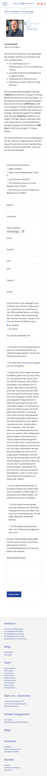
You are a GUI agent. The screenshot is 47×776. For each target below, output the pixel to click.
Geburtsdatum (13, 228)
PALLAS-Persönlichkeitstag (13, 629)
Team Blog (8, 655)
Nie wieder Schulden (11, 752)
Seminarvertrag (28, 362)
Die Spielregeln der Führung (14, 634)
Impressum (8, 770)
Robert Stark (8, 685)
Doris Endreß (8, 673)
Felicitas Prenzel (10, 680)
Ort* (9, 269)
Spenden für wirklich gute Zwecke (16, 722)
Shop (7, 730)
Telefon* (11, 280)
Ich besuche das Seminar (18, 165)
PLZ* (9, 261)
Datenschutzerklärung (12, 767)
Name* (10, 205)
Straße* (10, 249)
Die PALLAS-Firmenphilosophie (15, 704)
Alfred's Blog (8, 652)
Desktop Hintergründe (12, 749)
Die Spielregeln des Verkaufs (14, 636)
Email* (10, 291)
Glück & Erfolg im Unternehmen (15, 639)
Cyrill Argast (8, 671)
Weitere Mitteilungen (16, 557)
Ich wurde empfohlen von (18, 335)
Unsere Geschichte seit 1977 (14, 701)
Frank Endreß (9, 675)
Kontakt (7, 765)
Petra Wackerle (9, 688)
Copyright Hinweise (11, 706)
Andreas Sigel (9, 683)
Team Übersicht (9, 668)
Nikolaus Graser (10, 678)
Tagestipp (7, 747)
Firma (9, 238)
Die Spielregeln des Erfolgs (13, 631)
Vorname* (11, 216)
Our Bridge (8, 720)
